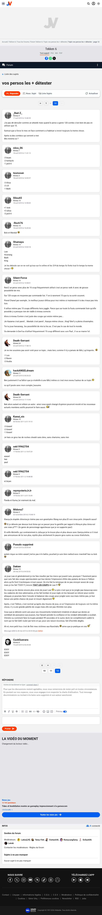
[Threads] (50, 879)
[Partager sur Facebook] (46, 58)
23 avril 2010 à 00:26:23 (22, 376)
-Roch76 (18, 223)
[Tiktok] (44, 879)
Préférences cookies (50, 898)
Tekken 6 (12, 42)
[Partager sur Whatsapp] (50, 58)
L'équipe (16, 895)
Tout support (44, 53)
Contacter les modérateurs (16, 847)
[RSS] (37, 879)
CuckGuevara (20, 639)
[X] (16, 879)
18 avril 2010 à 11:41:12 (22, 153)
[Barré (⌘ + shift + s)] (16, 711)
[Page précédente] (48, 665)
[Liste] (22, 711)
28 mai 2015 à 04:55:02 (21, 571)
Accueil (5, 42)
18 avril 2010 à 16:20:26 (22, 228)
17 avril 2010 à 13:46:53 (22, 118)
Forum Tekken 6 (36, 42)
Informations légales (32, 895)
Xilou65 (17, 197)
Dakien (17, 566)
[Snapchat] (57, 879)
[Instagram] (23, 879)
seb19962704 (21, 446)
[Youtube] (30, 879)
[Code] (34, 711)
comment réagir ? (32, 685)
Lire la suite (6, 810)
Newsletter (67, 898)
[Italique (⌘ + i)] (8, 711)
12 (55, 103)
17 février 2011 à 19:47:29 (22, 452)
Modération (66, 895)
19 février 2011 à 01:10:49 (22, 496)
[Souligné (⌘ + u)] (12, 711)
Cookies (21, 898)
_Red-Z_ (17, 113)
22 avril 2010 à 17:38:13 (22, 346)
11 (51, 671)
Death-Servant (21, 340)
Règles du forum (36, 847)
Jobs (84, 898)
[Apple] (80, 879)
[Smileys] (44, 711)
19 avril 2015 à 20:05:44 (22, 547)
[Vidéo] (51, 711)
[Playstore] (73, 879)
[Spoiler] (38, 711)
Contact (5, 895)
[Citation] (30, 711)
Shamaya (18, 241)
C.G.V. (55, 895)
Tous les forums (23, 42)
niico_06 (18, 147)
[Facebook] (10, 879)
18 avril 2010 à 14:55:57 (22, 178)
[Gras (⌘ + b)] (5, 711)
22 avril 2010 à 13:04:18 (22, 247)
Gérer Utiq (32, 898)
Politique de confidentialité (87, 895)
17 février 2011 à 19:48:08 (22, 477)
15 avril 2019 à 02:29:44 (22, 645)
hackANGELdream (23, 370)
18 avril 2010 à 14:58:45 (22, 203)
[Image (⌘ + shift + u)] (47, 711)
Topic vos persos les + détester (55, 42)
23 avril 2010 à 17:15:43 (22, 400)
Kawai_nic (18, 416)
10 (44, 671)
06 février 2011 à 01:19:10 (22, 422)
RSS (77, 898)
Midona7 (18, 509)
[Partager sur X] (54, 58)
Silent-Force (20, 277)
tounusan (18, 173)
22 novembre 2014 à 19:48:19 (24, 515)
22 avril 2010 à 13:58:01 (22, 283)
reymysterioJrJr (22, 490)
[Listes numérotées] (26, 711)
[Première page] (42, 665)
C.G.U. (47, 895)
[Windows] (87, 879)
